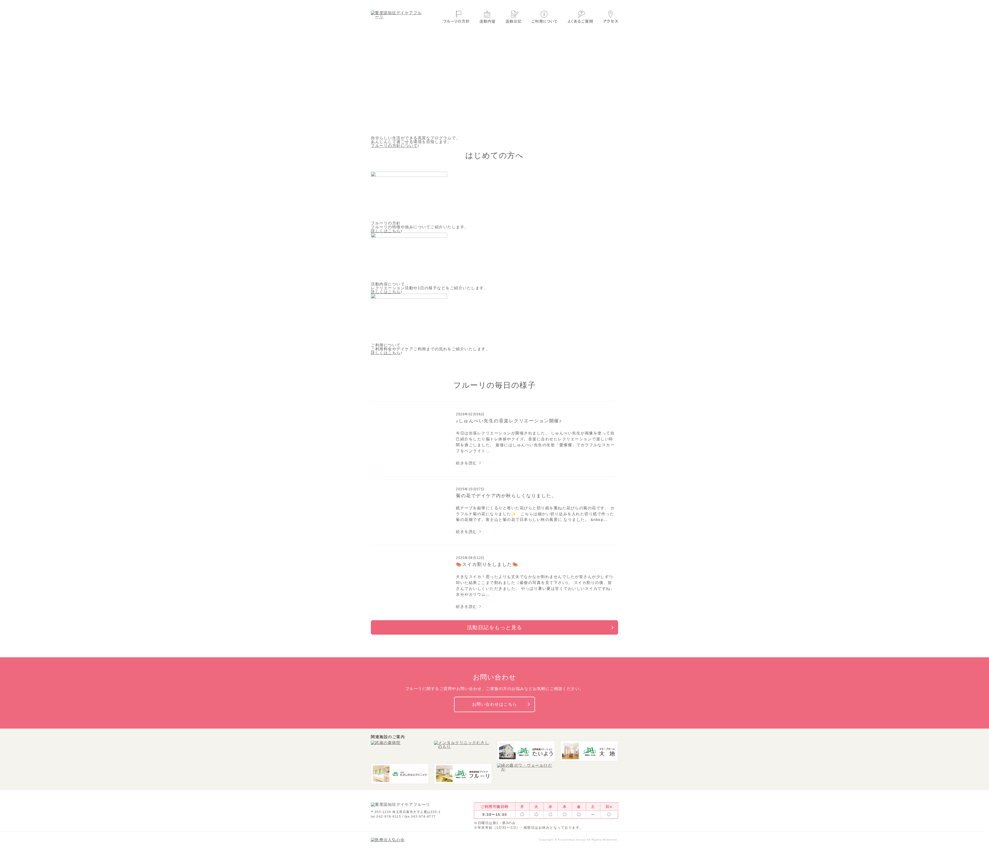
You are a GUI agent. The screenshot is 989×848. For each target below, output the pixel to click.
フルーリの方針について (394, 145)
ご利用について (544, 17)
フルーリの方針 (456, 17)
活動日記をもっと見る (494, 627)
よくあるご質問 (580, 17)
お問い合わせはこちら (494, 704)
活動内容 (487, 17)
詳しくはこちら (386, 231)
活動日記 (513, 17)
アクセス (610, 17)
